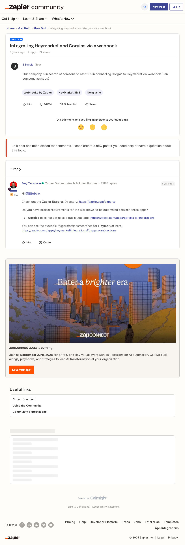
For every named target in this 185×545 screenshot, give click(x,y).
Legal (160, 537)
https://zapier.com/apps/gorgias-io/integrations (122, 218)
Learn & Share (33, 19)
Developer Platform (104, 522)
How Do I (40, 28)
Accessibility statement (105, 506)
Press (126, 522)
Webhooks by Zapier (38, 92)
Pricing (70, 522)
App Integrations (167, 528)
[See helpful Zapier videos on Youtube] (51, 525)
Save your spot (21, 369)
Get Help (8, 19)
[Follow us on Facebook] (22, 525)
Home (11, 28)
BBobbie (28, 64)
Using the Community (27, 405)
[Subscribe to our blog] (36, 525)
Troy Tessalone (31, 183)
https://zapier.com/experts (97, 201)
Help (82, 522)
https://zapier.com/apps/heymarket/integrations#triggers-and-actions (69, 230)
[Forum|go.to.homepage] (35, 6)
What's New (61, 19)
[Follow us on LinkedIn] (29, 525)
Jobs (137, 522)
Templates (171, 522)
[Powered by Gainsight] (92, 499)
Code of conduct (24, 399)
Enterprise (152, 522)
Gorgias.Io (94, 92)
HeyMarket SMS (69, 92)
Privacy (173, 537)
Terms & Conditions (77, 506)
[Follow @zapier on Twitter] (43, 525)
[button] (159, 6)
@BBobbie (32, 193)
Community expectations (30, 411)
